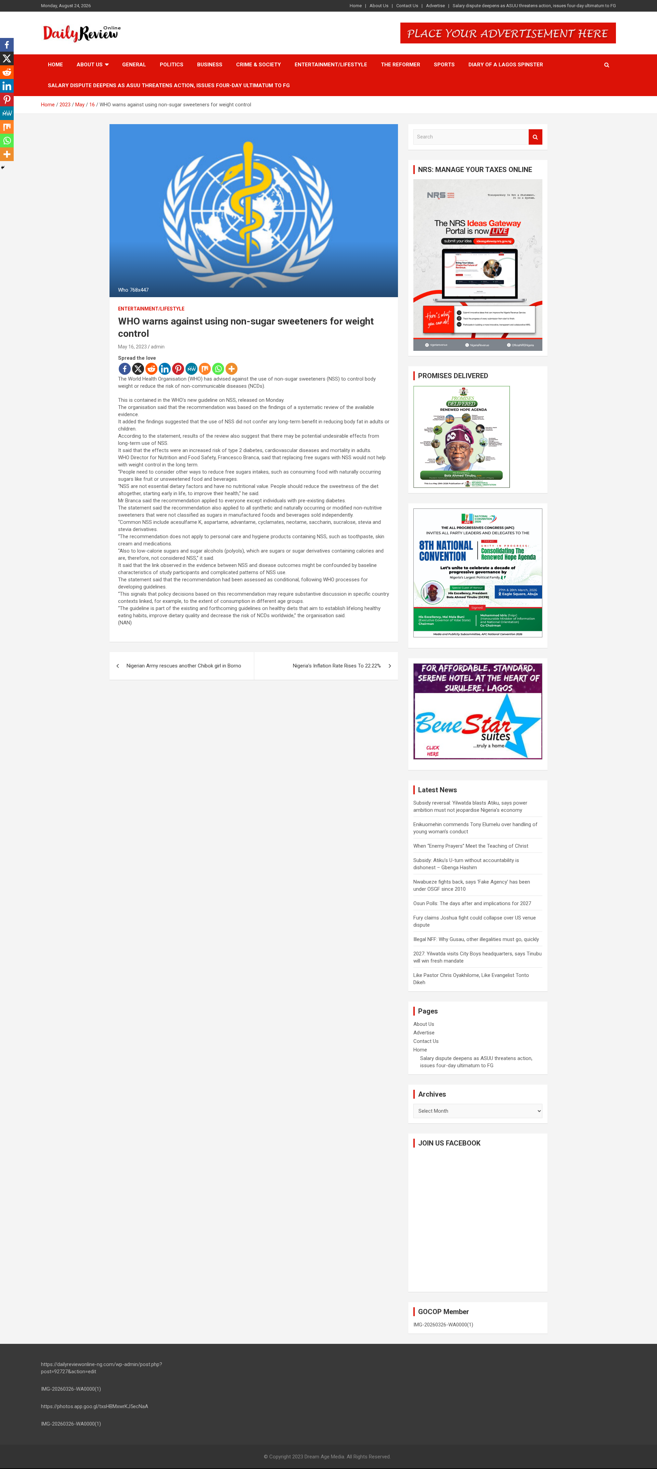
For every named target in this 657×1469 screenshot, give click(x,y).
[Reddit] (151, 369)
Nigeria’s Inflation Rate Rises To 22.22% (337, 666)
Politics (171, 65)
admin (158, 346)
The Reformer (400, 65)
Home (356, 5)
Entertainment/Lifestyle (331, 65)
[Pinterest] (178, 369)
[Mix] (205, 369)
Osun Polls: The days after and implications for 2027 (472, 903)
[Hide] (2, 167)
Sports (444, 65)
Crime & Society (258, 65)
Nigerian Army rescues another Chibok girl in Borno (184, 666)
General (134, 65)
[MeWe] (191, 369)
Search (535, 137)
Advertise (435, 5)
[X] (138, 369)
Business (209, 65)
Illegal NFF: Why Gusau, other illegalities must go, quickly (476, 939)
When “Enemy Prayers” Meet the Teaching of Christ (470, 846)
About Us (379, 5)
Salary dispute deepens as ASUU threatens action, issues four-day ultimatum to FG (534, 5)
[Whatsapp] (218, 369)
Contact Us (407, 5)
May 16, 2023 (132, 346)
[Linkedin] (165, 369)
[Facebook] (125, 369)
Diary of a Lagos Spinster (505, 65)
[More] (231, 369)
